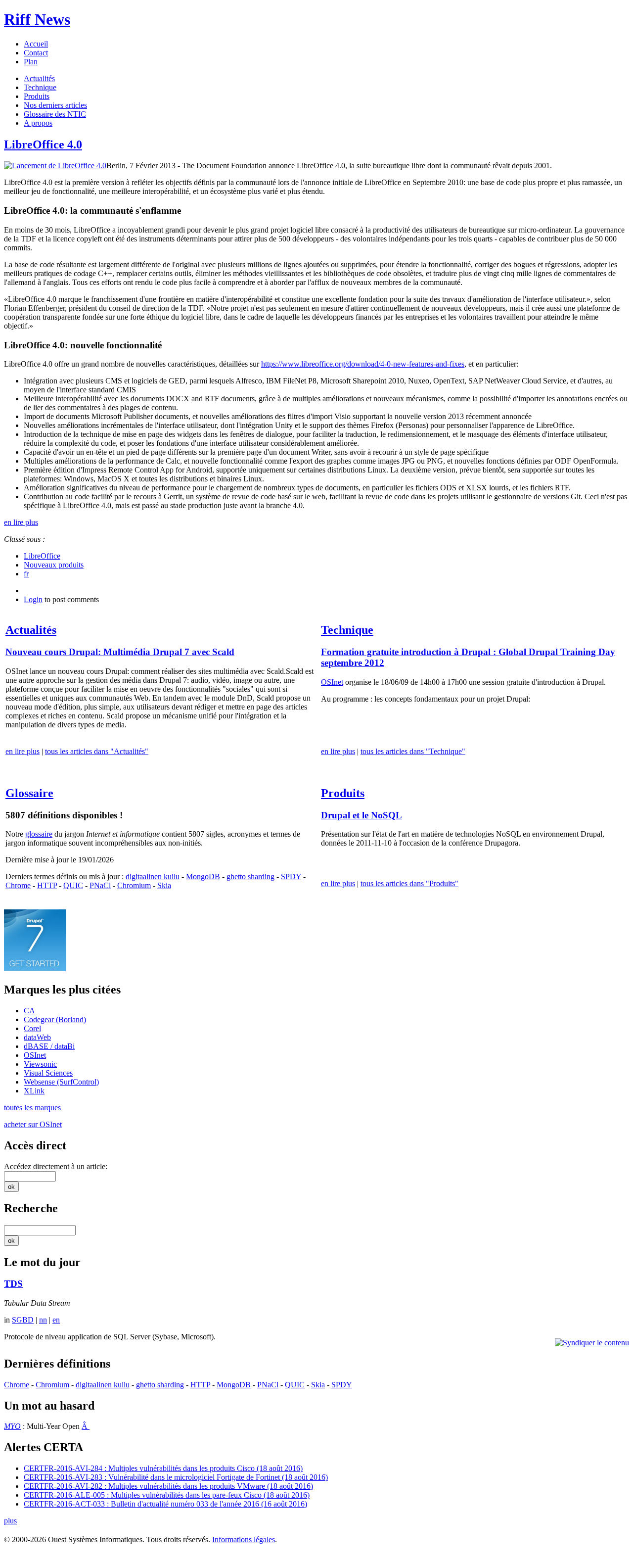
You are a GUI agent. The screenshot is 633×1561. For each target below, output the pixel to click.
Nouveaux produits (54, 565)
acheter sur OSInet (33, 1124)
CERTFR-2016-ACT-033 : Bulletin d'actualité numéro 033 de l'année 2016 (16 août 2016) (165, 1504)
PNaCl (100, 885)
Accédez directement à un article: (55, 1166)
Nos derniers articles (55, 105)
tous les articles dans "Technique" (413, 751)
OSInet (332, 682)
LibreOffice (42, 556)
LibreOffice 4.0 (43, 144)
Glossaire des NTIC (55, 114)
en (56, 1320)
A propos (38, 123)
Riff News (37, 19)
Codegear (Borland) (55, 1019)
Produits (36, 96)
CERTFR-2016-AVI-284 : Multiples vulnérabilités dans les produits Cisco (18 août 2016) (163, 1468)
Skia (164, 885)
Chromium (134, 885)
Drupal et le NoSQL (361, 815)
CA (29, 1010)
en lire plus (21, 522)
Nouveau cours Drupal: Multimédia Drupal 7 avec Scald (119, 652)
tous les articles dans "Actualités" (96, 751)
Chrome (18, 885)
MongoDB (203, 876)
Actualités (39, 78)
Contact (36, 52)
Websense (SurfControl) (61, 1082)
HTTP (47, 885)
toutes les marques (32, 1107)
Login (33, 599)
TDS (13, 1283)
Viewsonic (40, 1064)
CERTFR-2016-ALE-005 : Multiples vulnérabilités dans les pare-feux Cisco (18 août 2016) (167, 1495)
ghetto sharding (250, 876)
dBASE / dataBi (49, 1046)
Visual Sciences (48, 1073)
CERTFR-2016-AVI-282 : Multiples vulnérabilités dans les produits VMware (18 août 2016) (168, 1486)
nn (43, 1320)
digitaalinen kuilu (153, 876)
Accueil (36, 44)
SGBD (23, 1320)
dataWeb (37, 1037)
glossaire (38, 834)
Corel (32, 1028)
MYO (12, 1426)
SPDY (291, 876)
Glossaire (29, 793)
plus (10, 1520)
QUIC (73, 885)
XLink (34, 1091)
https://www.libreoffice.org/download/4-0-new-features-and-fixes (362, 364)
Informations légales (243, 1539)
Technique (40, 87)
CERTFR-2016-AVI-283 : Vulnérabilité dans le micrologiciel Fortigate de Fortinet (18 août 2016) (176, 1477)
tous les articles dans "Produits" (409, 883)
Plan (31, 61)
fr (26, 573)
